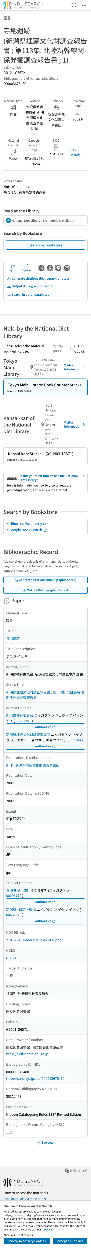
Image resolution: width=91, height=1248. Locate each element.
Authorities (43, 727)
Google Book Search (26, 529)
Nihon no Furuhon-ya (27, 523)
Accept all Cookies (70, 1241)
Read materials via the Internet (24, 1198)
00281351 (23, 720)
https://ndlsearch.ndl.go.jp (27, 1053)
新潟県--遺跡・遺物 (21, 909)
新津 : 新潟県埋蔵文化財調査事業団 (32, 765)
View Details (75, 152)
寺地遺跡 (13, 638)
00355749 (73, 739)
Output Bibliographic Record (32, 286)
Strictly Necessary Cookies (27, 1241)
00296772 (13, 895)
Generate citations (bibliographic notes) (40, 278)
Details (48, 1229)
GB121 (11, 957)
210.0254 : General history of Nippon (35, 939)
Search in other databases (30, 294)
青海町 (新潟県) (17, 890)
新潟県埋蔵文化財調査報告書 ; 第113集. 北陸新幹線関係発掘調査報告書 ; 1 (45, 694)
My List (13, 270)
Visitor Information (72, 367)
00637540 (13, 914)
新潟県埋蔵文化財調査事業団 (28, 734)
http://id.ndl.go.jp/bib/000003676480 (35, 1078)
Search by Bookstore (45, 244)
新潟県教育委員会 (19, 715)
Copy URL (26, 270)
